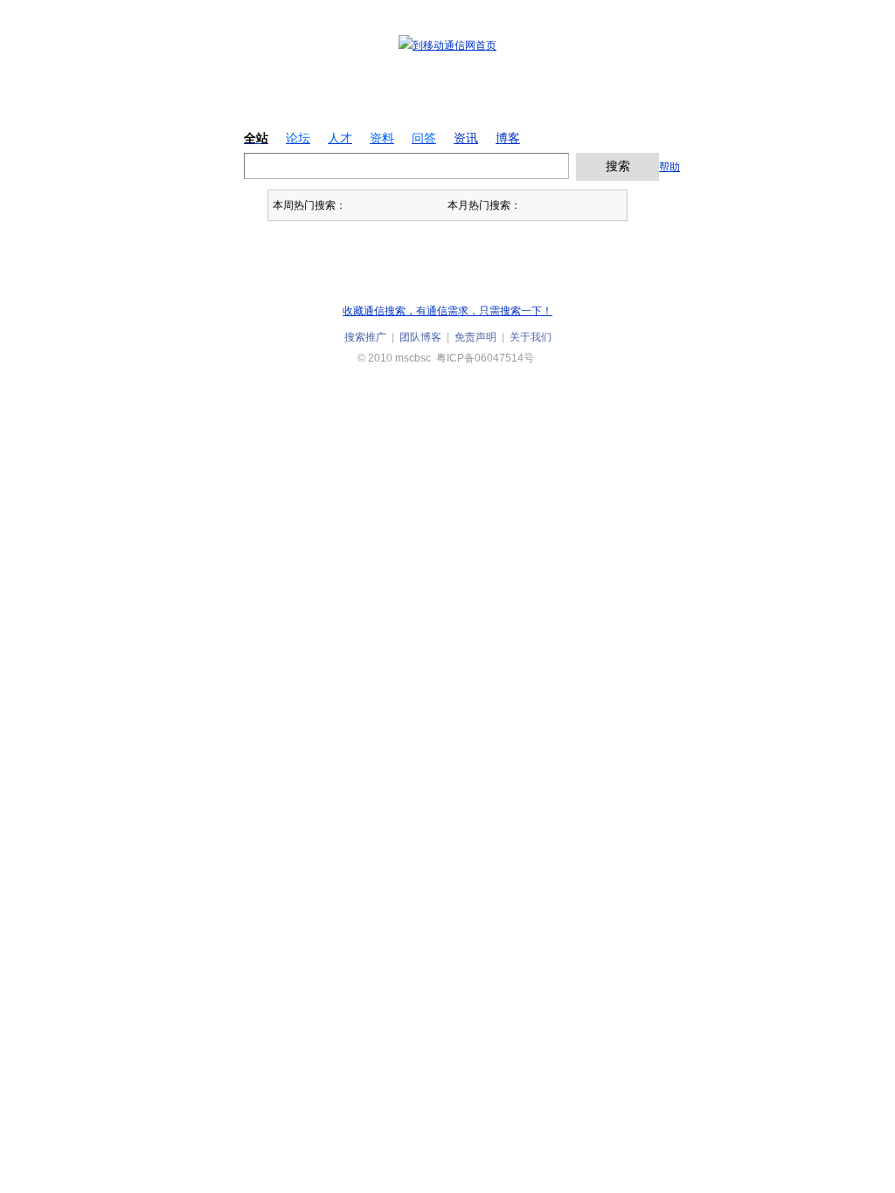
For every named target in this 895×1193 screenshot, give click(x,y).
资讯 (466, 138)
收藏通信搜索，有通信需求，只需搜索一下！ (447, 311)
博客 (508, 138)
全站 (256, 138)
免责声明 (475, 337)
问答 (424, 138)
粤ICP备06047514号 (485, 358)
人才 (340, 138)
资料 (382, 138)
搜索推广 (365, 337)
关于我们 (531, 337)
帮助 (669, 167)
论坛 (298, 138)
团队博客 (420, 337)
